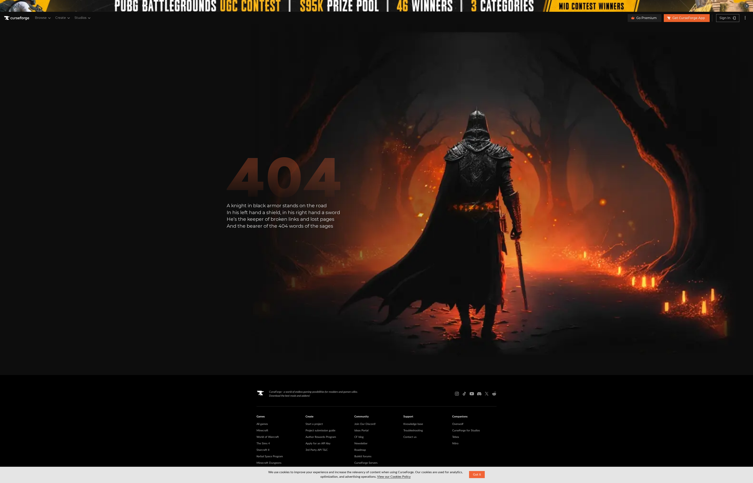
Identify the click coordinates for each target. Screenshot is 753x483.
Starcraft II (262, 450)
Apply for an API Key (318, 443)
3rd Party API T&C (317, 450)
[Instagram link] (457, 393)
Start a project (314, 424)
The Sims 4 (263, 443)
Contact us (410, 437)
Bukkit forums (362, 456)
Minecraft (262, 430)
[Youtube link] (471, 393)
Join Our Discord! (365, 424)
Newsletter (360, 443)
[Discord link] (479, 393)
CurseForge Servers (365, 463)
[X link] (486, 393)
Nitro (455, 443)
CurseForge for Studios (466, 430)
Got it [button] (477, 474)
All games (262, 424)
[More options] (745, 18)
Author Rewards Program (321, 437)
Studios (80, 18)
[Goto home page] (17, 18)
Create (60, 18)
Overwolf (457, 424)
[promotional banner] (376, 6)
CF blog (359, 437)
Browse (41, 18)
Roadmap (360, 450)
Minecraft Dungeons (268, 463)
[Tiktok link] (464, 393)
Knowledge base (413, 424)
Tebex (455, 437)
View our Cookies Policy (394, 476)
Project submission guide (320, 430)
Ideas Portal (361, 430)
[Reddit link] (494, 393)
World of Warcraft (267, 437)
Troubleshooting (413, 430)
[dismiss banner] (746, 6)
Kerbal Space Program (269, 456)
